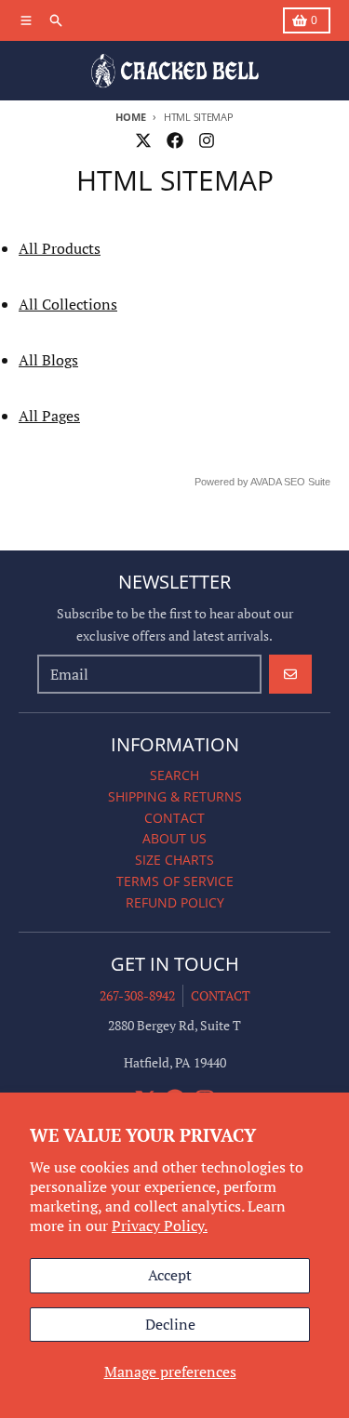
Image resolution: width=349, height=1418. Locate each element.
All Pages (49, 415)
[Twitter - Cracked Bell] (143, 140)
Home (130, 117)
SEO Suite (307, 481)
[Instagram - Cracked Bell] (207, 140)
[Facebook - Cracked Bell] (175, 140)
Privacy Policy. (160, 1225)
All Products (60, 248)
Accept (170, 1275)
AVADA (265, 481)
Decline (170, 1324)
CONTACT (220, 995)
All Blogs (48, 360)
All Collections (68, 304)
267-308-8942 (137, 995)
